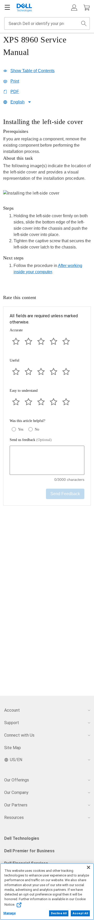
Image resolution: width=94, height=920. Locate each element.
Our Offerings (16, 780)
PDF (14, 91)
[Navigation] (7, 7)
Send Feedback (65, 494)
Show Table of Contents (32, 71)
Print (14, 81)
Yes (20, 429)
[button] (74, 7)
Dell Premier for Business (29, 850)
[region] (47, 198)
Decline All (59, 913)
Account (12, 710)
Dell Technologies (21, 838)
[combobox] (47, 23)
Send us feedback (31, 440)
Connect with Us (19, 735)
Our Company (16, 792)
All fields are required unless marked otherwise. (44, 319)
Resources (14, 817)
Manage (9, 913)
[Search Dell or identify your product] (84, 23)
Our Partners (15, 805)
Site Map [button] (12, 747)
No (37, 429)
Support (11, 722)
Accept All (80, 913)
